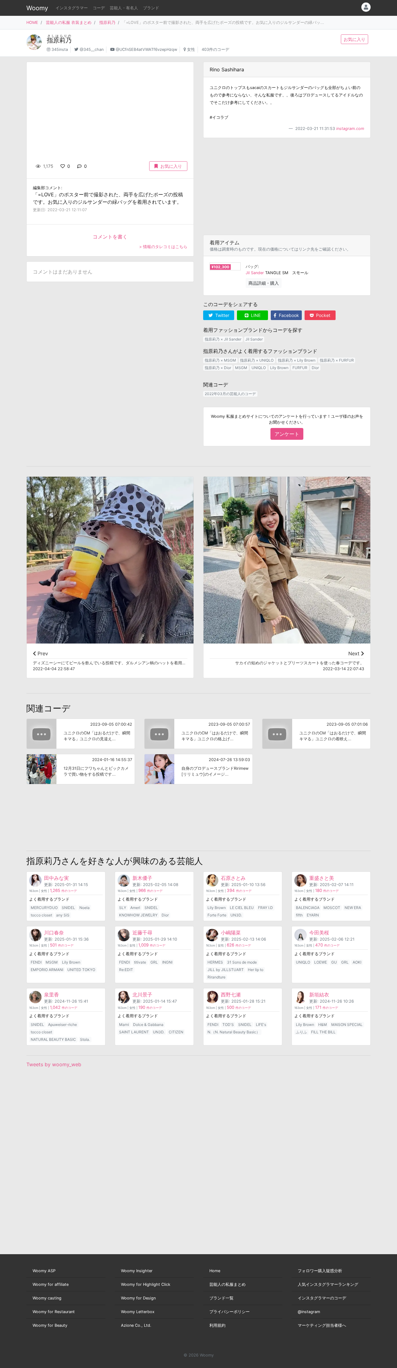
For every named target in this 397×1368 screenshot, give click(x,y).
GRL (154, 962)
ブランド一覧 (221, 1298)
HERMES (215, 962)
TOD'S (228, 1024)
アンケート (286, 434)
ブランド (151, 8)
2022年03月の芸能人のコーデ (230, 393)
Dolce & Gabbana (148, 1024)
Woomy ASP (44, 1270)
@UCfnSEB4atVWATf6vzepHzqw (146, 49)
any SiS (62, 915)
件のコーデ (63, 891)
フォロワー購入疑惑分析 (320, 1270)
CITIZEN (176, 1032)
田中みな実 (56, 878)
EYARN (313, 915)
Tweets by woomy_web (53, 1064)
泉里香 (51, 994)
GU (334, 962)
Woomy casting (47, 1298)
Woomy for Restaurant (54, 1311)
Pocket (322, 315)
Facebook (288, 315)
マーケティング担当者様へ (322, 1325)
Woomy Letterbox (137, 1311)
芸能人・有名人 (124, 8)
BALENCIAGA (307, 907)
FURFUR (299, 367)
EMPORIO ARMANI (47, 969)
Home (214, 1270)
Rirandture (216, 977)
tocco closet (41, 915)
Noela (84, 907)
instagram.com (350, 128)
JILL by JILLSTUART (225, 969)
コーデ (99, 8)
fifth (299, 915)
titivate (140, 962)
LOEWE (320, 962)
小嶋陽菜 (231, 932)
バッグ (252, 266)
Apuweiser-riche (62, 1024)
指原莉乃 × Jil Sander (223, 339)
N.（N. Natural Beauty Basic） (233, 1032)
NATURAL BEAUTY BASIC (53, 1039)
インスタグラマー (72, 8)
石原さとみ (233, 878)
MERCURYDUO (44, 907)
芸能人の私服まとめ (227, 1284)
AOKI (357, 962)
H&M (322, 1024)
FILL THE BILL (323, 1032)
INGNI (167, 962)
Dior (315, 367)
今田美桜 (319, 932)
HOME (32, 22)
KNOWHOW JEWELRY (138, 915)
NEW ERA (353, 907)
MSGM (241, 367)
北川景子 (142, 994)
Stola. (85, 1039)
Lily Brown (279, 367)
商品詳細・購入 (263, 283)
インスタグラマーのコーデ (322, 1298)
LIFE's (261, 1024)
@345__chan (92, 49)
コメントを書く (110, 237)
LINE (255, 315)
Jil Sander (255, 272)
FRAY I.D (265, 907)
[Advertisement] (287, 186)
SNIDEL (68, 907)
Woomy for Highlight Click (145, 1284)
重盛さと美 (321, 878)
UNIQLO (259, 367)
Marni (124, 1024)
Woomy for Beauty (50, 1325)
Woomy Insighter (137, 1270)
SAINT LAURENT (134, 1032)
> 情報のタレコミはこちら (163, 246)
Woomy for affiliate (51, 1284)
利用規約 (217, 1325)
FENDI (36, 962)
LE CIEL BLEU (242, 907)
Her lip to (255, 969)
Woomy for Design (138, 1298)
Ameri (135, 907)
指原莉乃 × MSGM (220, 360)
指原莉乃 (107, 22)
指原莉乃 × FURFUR (337, 360)
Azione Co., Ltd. (136, 1325)
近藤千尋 (142, 932)
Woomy (37, 8)
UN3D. (236, 915)
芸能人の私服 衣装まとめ (68, 22)
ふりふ (301, 1032)
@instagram (309, 1311)
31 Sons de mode (242, 962)
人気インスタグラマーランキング (328, 1284)
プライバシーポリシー (229, 1311)
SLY (122, 907)
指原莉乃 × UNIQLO (257, 360)
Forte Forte (216, 915)
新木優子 (142, 878)
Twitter (221, 315)
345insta (59, 49)
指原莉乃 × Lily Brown (296, 360)
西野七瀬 (231, 994)
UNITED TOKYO (81, 969)
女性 (191, 49)
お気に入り (354, 39)
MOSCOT (331, 907)
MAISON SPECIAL (347, 1024)
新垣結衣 (319, 994)
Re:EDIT (126, 969)
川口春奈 (54, 932)
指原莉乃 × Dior (218, 367)
